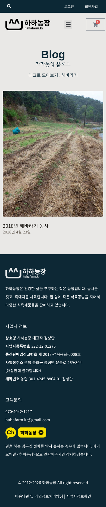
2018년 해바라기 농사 (26, 225)
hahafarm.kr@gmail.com (27, 419)
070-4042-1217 (18, 411)
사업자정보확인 (78, 496)
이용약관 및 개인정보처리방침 (39, 496)
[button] (68, 24)
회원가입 (91, 6)
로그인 (69, 6)
